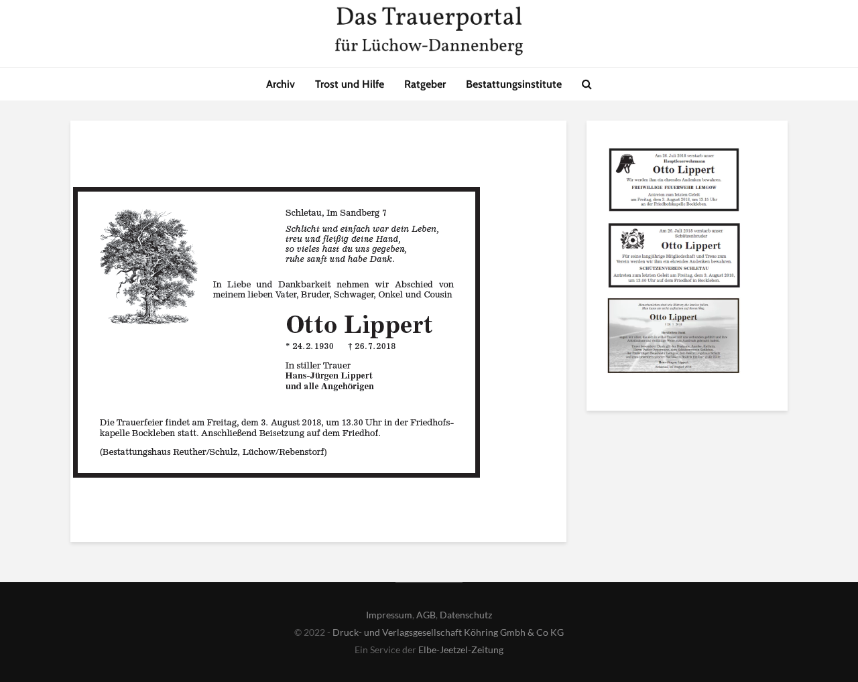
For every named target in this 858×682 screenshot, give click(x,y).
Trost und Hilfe (349, 84)
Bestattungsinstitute (514, 84)
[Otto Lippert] (674, 182)
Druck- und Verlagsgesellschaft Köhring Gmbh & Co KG (448, 632)
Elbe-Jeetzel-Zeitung (460, 649)
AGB (426, 614)
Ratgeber (425, 84)
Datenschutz (466, 614)
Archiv (280, 84)
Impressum (389, 614)
